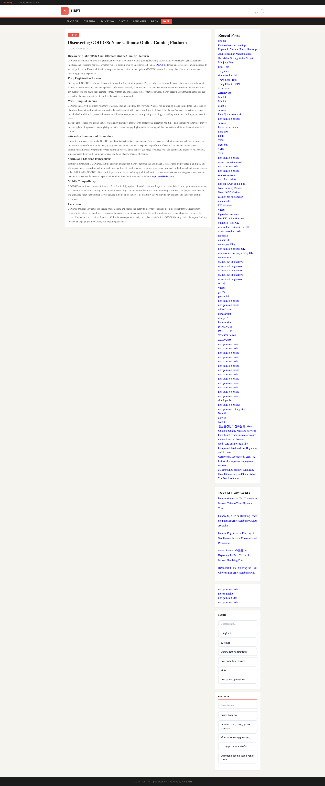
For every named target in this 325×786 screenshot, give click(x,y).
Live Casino (107, 21)
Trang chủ (73, 21)
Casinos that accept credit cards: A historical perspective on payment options (236, 461)
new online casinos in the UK (234, 227)
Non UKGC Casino (229, 192)
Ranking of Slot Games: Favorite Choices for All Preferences (237, 538)
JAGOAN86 (225, 339)
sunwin (222, 110)
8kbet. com (224, 88)
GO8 (221, 136)
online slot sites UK (228, 222)
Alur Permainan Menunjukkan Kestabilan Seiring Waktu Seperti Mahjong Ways (236, 58)
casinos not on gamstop (230, 196)
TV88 (221, 140)
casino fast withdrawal (230, 162)
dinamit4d (223, 201)
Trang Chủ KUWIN (229, 84)
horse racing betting (228, 127)
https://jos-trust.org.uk (229, 114)
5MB (221, 149)
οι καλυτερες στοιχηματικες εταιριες (237, 726)
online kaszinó (229, 715)
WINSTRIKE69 (227, 335)
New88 (222, 413)
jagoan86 (223, 235)
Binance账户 (225, 567)
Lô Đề (166, 21)
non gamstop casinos (229, 118)
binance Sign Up (227, 516)
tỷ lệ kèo (225, 642)
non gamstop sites (227, 597)
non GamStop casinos (233, 661)
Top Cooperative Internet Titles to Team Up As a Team (237, 503)
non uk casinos (226, 175)
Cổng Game (140, 21)
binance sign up (226, 498)
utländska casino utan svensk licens (237, 757)
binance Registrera (228, 533)
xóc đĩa (222, 40)
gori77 (221, 292)
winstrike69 (224, 309)
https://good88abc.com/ (162, 176)
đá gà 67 (226, 633)
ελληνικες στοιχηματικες (235, 737)
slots (223, 670)
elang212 (223, 318)
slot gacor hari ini (227, 75)
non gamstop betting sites (231, 409)
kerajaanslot (224, 313)
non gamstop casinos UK (231, 248)
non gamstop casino (228, 157)
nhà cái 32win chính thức (231, 183)
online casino (225, 257)
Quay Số (123, 21)
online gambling (226, 244)
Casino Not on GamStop (234, 651)
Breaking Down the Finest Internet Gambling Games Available (237, 520)
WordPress (187, 781)
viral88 (222, 209)
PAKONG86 (225, 326)
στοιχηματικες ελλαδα (234, 746)
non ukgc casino (227, 179)
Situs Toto (223, 66)
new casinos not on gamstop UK (235, 253)
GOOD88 (160, 64)
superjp (222, 283)
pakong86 (223, 296)
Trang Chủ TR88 (227, 79)
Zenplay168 (225, 92)
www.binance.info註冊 (230, 550)
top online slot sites (228, 214)
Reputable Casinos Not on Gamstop (237, 49)
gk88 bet (223, 144)
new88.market (225, 593)
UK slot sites (225, 205)
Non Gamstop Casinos (230, 188)
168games (223, 71)
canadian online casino (230, 231)
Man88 (222, 97)
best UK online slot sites (231, 218)
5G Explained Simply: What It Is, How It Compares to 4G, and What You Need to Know (237, 474)
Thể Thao (89, 21)
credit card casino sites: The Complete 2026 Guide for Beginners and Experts (237, 448)
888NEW (223, 131)
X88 (220, 153)
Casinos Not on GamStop (232, 45)
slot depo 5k (224, 400)
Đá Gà (154, 21)
